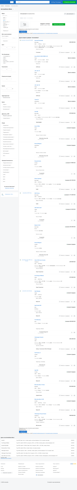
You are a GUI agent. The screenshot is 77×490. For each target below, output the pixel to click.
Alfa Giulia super (38, 207)
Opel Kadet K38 (38, 305)
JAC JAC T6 (37, 70)
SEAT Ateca (37, 193)
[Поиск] (17, 2)
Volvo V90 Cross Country (40, 260)
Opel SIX (36, 370)
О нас (2, 466)
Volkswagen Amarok (39, 337)
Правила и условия (21, 466)
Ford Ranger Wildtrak (39, 275)
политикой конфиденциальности (39, 33)
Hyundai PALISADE (39, 40)
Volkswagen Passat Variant (40, 413)
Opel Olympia (37, 291)
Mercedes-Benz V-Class (40, 384)
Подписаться (23, 31)
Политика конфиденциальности (24, 468)
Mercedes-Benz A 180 (39, 399)
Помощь (2, 468)
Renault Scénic (38, 161)
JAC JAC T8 (37, 85)
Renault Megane (38, 143)
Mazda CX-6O (37, 225)
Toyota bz (37, 99)
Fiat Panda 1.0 (38, 352)
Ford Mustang (38, 319)
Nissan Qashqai (38, 178)
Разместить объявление (59, 24)
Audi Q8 (36, 111)
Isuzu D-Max (37, 126)
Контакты (2, 470)
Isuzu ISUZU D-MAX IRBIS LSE (41, 56)
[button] (72, 52)
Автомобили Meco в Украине (6, 458)
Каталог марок (21, 474)
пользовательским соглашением (52, 33)
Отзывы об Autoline (21, 472)
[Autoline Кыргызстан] (5, 2)
